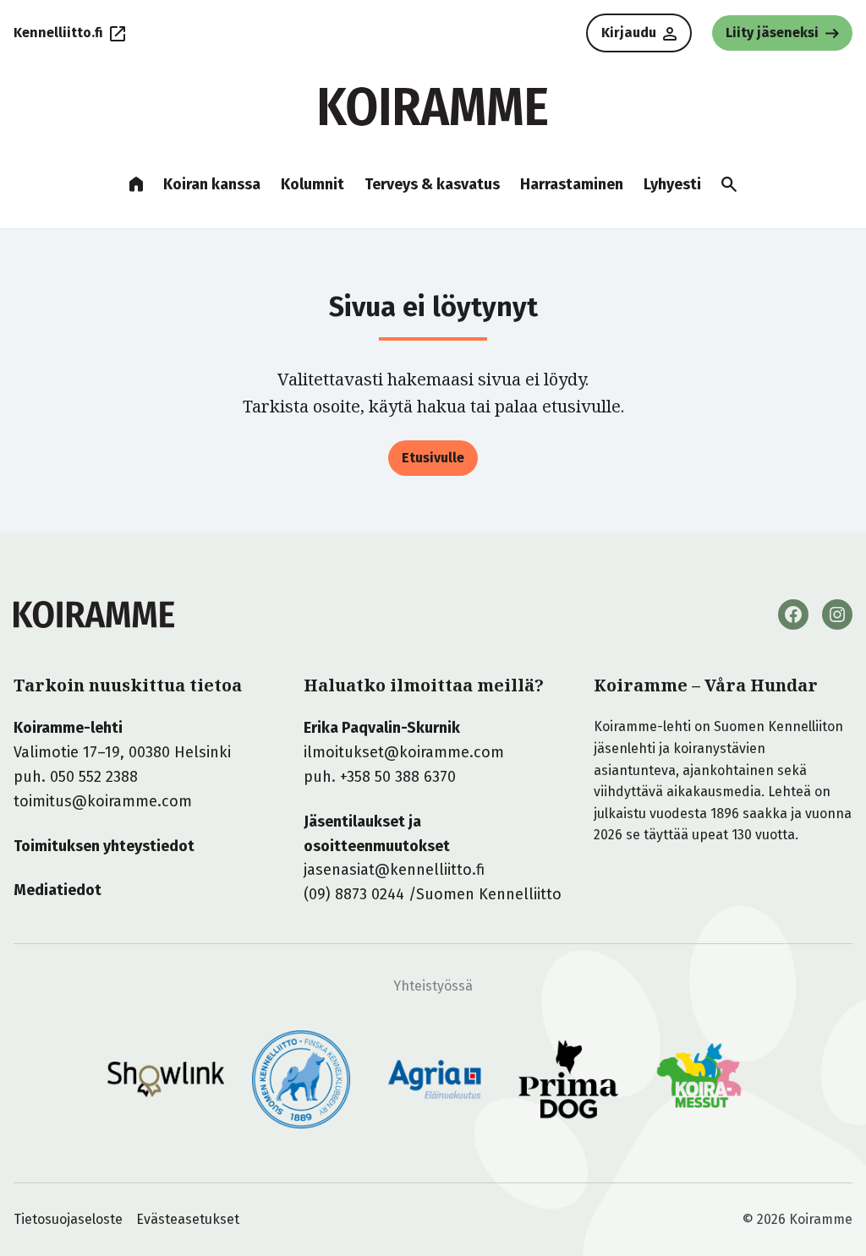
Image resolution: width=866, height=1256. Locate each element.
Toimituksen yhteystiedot (104, 846)
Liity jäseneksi (772, 33)
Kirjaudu (628, 33)
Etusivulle (433, 458)
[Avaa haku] (729, 184)
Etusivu (136, 184)
